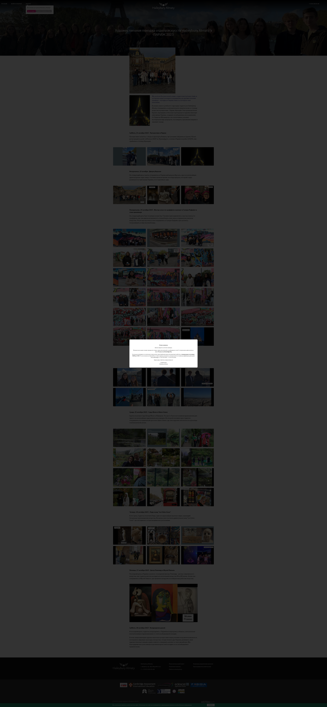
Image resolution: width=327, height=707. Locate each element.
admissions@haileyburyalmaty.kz (186, 355)
